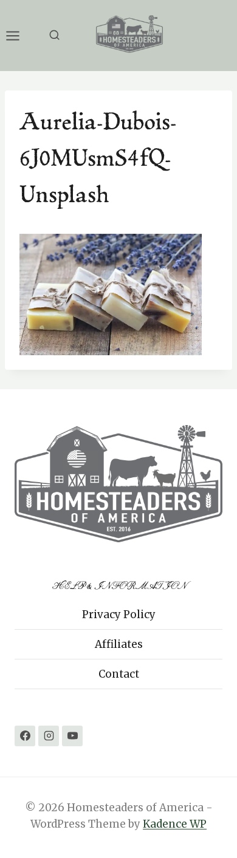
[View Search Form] (54, 35)
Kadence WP (175, 824)
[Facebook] (25, 736)
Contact (118, 674)
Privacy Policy (119, 614)
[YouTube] (72, 736)
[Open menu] (19, 35)
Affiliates (119, 644)
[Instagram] (48, 736)
